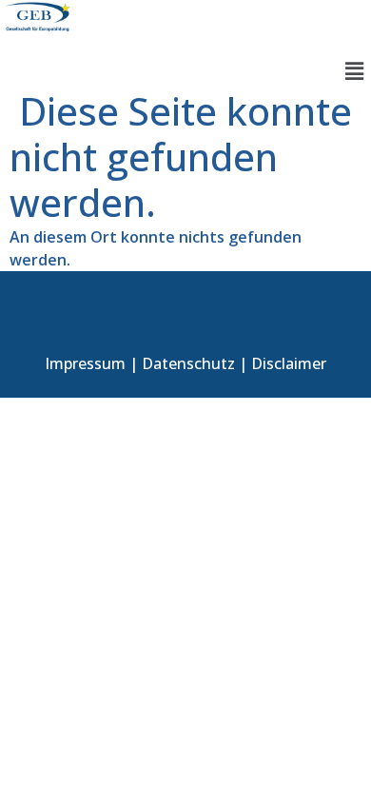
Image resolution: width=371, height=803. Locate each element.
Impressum (85, 363)
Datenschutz (188, 363)
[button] (355, 70)
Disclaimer (288, 363)
